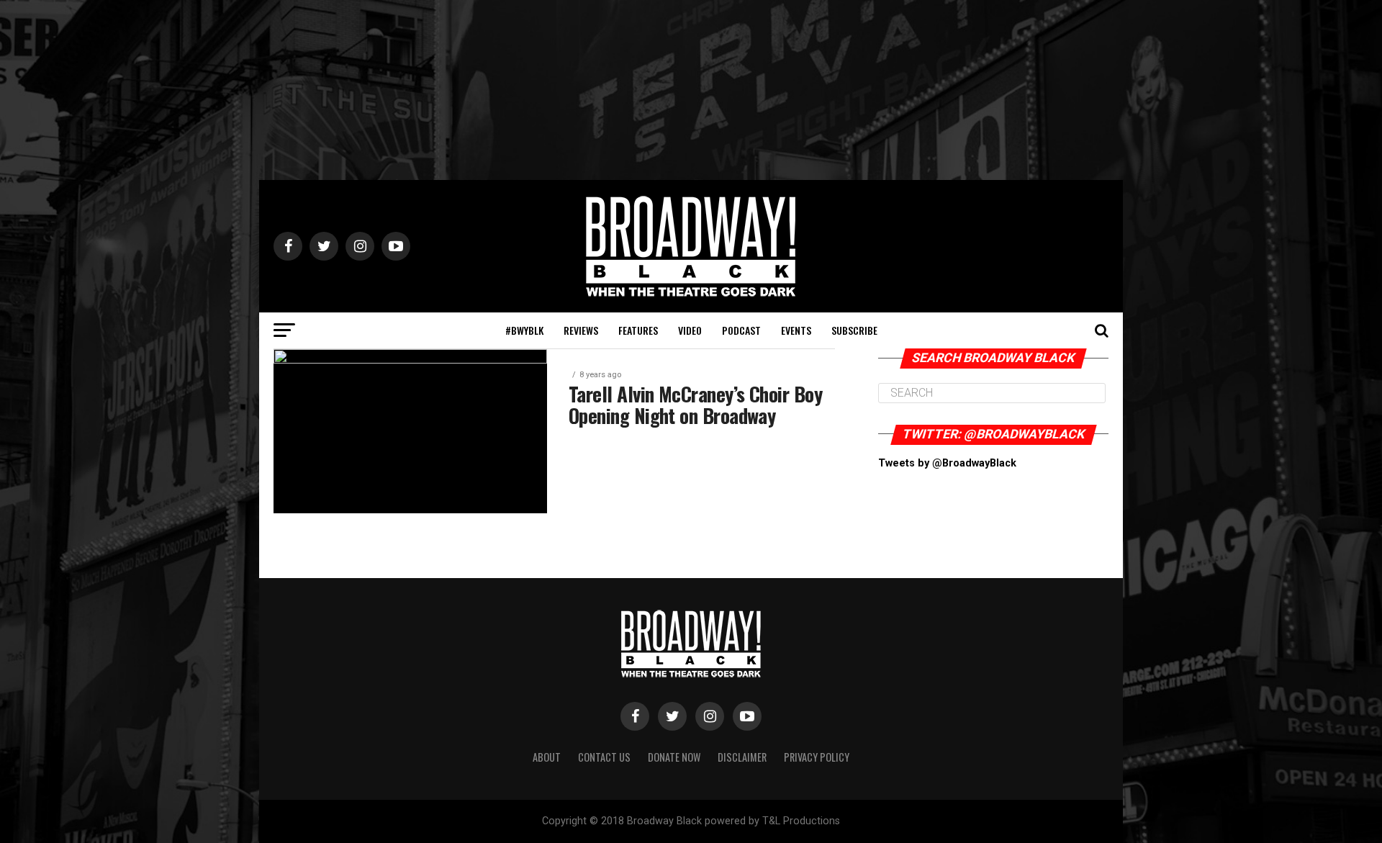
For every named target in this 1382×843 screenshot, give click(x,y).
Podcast (741, 330)
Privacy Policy (816, 757)
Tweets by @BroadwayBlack (947, 463)
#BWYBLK (524, 330)
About (547, 757)
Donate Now (674, 757)
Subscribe (854, 330)
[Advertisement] (691, 90)
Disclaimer (742, 757)
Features (638, 330)
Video (690, 330)
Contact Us (604, 757)
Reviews (581, 330)
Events (796, 330)
